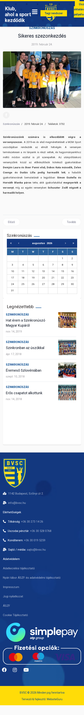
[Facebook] (6, 115)
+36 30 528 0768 (40, 531)
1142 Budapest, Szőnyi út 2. (26, 493)
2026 (49, 243)
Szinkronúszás (42, 28)
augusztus (39, 243)
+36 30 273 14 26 (32, 521)
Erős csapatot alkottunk (24, 393)
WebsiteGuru (55, 699)
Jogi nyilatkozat (13, 596)
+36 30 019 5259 (34, 540)
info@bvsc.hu (17, 503)
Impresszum (11, 587)
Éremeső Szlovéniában (23, 370)
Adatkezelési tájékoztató (19, 568)
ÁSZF (6, 605)
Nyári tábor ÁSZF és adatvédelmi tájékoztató (32, 577)
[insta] (16, 671)
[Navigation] (34, 13)
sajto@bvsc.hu (36, 549)
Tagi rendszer (54, 13)
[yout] (27, 671)
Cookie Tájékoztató (15, 615)
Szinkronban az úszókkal (25, 348)
